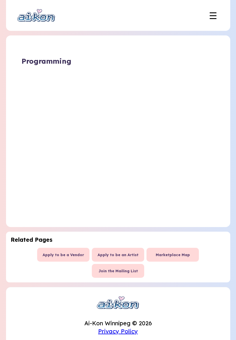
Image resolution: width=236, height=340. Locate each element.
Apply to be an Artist (118, 254)
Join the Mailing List (118, 271)
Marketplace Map (173, 254)
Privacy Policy (118, 331)
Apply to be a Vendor (63, 254)
